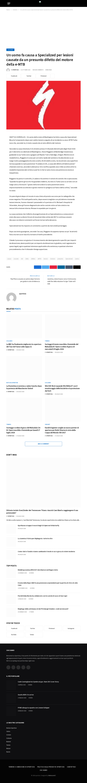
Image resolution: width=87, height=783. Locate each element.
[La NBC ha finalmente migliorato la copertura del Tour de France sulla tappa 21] (24, 326)
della (27, 259)
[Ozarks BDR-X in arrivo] (11, 698)
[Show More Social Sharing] (53, 76)
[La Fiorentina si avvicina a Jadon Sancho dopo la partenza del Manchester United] (24, 368)
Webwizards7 (52, 775)
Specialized (69, 259)
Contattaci (71, 767)
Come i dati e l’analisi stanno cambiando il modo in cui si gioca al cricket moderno (46, 551)
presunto (60, 259)
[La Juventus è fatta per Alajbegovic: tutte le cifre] (11, 542)
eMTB (39, 259)
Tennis (47, 341)
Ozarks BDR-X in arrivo (26, 695)
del (22, 259)
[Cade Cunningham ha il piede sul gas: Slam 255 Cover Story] (11, 685)
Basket (8, 742)
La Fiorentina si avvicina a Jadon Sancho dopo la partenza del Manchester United (24, 387)
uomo (77, 259)
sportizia (15, 70)
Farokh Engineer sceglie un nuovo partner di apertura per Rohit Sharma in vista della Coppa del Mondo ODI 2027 (62, 430)
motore (52, 259)
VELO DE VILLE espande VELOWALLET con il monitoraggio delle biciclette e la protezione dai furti (62, 388)
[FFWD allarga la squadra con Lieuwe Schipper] (11, 711)
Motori (8, 748)
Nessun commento (38, 70)
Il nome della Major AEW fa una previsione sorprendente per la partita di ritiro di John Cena (48, 584)
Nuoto (8, 752)
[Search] (79, 3)
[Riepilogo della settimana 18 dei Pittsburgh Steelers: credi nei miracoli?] (11, 612)
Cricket (47, 424)
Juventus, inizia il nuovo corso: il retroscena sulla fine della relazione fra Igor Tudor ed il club (61, 281)
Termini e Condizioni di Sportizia (22, 767)
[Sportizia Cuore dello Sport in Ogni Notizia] (43, 3)
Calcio (8, 731)
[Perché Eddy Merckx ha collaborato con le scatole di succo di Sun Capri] (11, 599)
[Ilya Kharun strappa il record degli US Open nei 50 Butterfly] (11, 529)
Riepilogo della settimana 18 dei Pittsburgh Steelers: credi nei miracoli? (43, 609)
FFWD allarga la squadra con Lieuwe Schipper (33, 708)
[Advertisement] (43, 29)
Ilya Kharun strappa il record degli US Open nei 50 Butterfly (38, 525)
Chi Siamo (43, 770)
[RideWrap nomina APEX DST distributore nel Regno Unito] (11, 573)
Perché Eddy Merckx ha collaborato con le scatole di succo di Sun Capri (42, 596)
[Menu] (8, 3)
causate (16, 259)
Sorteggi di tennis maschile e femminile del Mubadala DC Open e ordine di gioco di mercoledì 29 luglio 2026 (61, 346)
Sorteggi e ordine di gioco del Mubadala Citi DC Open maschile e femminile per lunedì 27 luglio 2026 (23, 430)
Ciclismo (10, 49)
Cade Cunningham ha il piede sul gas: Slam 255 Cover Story (38, 682)
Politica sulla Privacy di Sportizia (51, 767)
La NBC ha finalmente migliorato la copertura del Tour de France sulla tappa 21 (23, 345)
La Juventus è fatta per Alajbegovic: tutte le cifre (35, 538)
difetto (33, 259)
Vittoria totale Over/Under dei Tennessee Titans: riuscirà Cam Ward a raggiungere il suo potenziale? (42, 511)
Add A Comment (43, 444)
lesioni (46, 259)
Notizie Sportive (12, 382)
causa (9, 259)
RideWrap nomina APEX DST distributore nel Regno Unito (38, 570)
